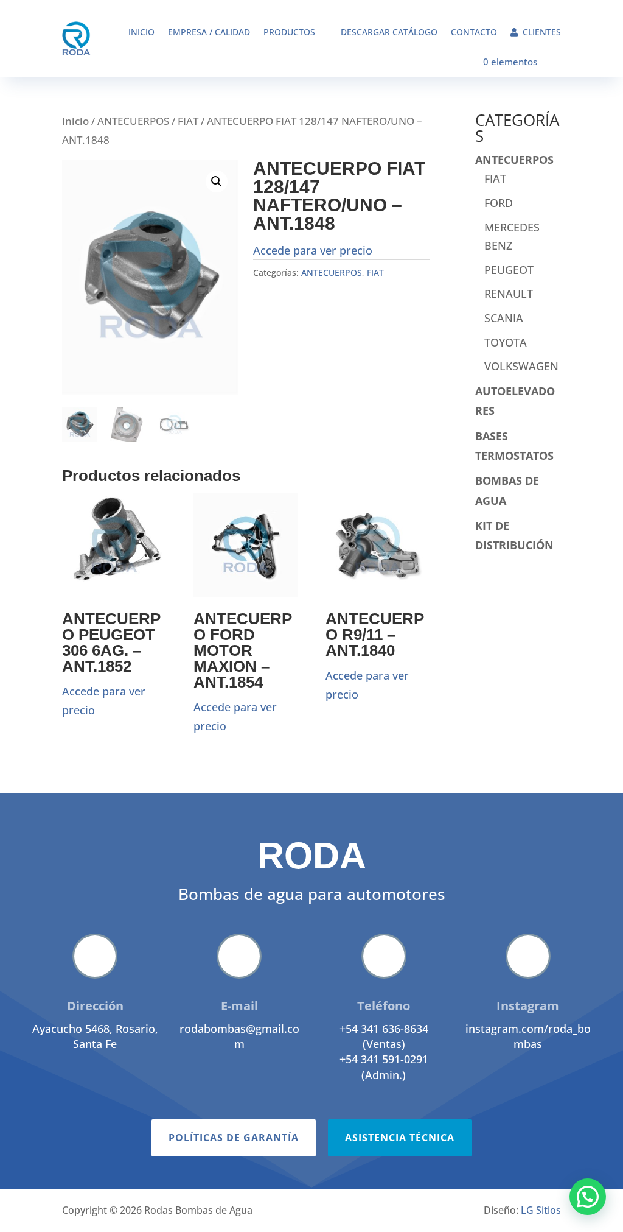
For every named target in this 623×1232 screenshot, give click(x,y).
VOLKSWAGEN (521, 366)
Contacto (474, 32)
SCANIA (503, 318)
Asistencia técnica (399, 1137)
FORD (498, 202)
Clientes (542, 32)
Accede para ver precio (312, 250)
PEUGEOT (509, 269)
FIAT (188, 121)
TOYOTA (505, 342)
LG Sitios (541, 1210)
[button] (217, 181)
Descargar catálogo (389, 32)
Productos (289, 32)
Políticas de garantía (234, 1137)
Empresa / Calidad (209, 32)
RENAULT (508, 293)
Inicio (141, 32)
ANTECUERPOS (133, 121)
